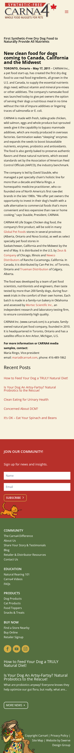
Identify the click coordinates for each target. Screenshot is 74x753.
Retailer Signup (13, 637)
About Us (10, 540)
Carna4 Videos (13, 579)
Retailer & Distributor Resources (25, 555)
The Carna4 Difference (18, 536)
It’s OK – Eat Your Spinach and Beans (30, 418)
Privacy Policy (59, 735)
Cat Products (12, 603)
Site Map (37, 740)
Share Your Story (15, 545)
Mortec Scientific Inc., (39, 305)
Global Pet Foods (15, 232)
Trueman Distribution (34, 269)
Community (13, 530)
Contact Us (11, 559)
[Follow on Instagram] (25, 649)
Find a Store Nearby (16, 628)
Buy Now (11, 622)
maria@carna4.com (25, 357)
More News (14, 705)
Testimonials (37, 545)
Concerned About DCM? (21, 409)
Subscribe (13, 498)
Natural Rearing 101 (17, 574)
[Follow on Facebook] (7, 649)
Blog (6, 550)
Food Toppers (13, 608)
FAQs (7, 584)
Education (13, 569)
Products (12, 593)
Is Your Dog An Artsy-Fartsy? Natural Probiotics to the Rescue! (30, 388)
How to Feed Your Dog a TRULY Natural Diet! (36, 378)
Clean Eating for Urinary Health (26, 399)
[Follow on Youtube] (16, 649)
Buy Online (11, 632)
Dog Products (13, 599)
